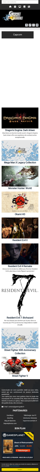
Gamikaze (10, 415)
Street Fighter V (20, 376)
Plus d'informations (14, 466)
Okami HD (20, 214)
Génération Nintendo (30, 418)
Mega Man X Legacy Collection (20, 162)
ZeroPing (10, 418)
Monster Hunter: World (20, 188)
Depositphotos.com (10, 423)
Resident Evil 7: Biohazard (20, 317)
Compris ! (20, 469)
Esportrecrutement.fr (30, 421)
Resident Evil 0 (20, 240)
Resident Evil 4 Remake (20, 266)
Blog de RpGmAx (10, 421)
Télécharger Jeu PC (30, 415)
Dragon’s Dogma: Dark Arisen (20, 130)
